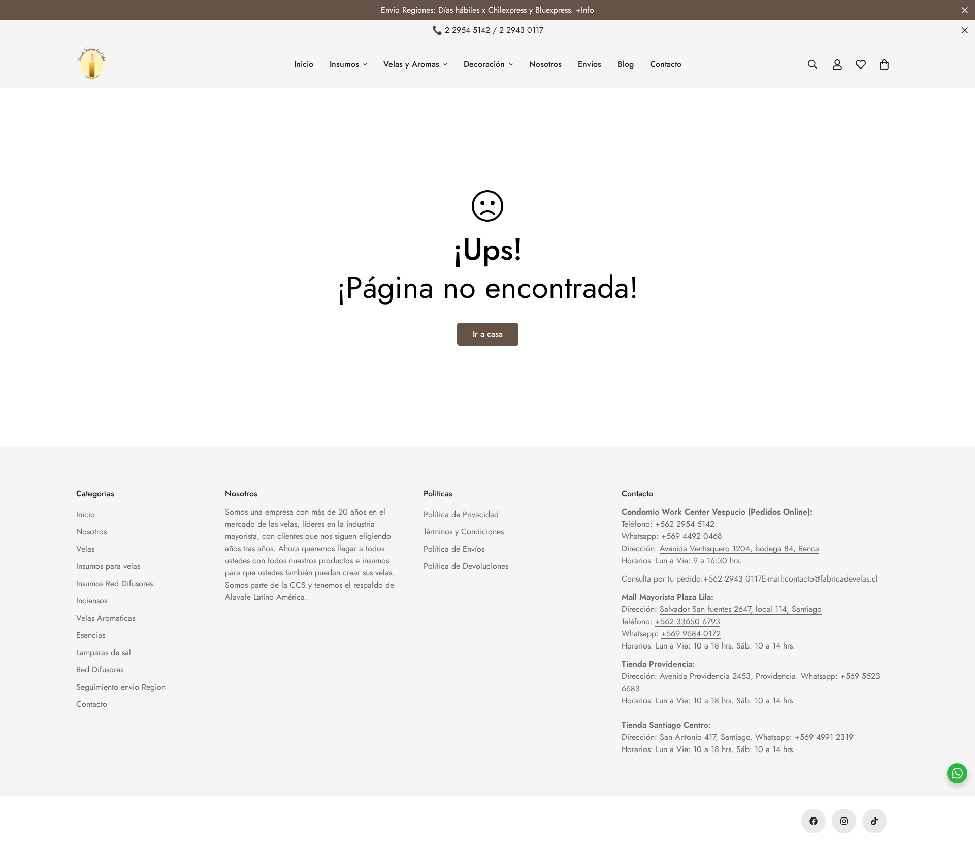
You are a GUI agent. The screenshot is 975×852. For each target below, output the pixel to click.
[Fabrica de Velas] (91, 64)
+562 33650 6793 (687, 621)
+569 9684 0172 (691, 633)
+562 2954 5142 (684, 524)
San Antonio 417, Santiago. (706, 737)
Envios (589, 64)
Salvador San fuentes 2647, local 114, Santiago (741, 609)
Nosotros (545, 64)
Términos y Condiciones (464, 531)
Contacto (665, 64)
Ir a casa (488, 334)
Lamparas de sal (103, 652)
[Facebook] (813, 821)
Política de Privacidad (461, 514)
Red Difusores (99, 669)
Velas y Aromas (411, 64)
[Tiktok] (874, 821)
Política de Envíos (454, 549)
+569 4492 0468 (691, 536)
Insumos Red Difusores (114, 583)
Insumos (344, 64)
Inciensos (91, 600)
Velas (85, 549)
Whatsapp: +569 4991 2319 (804, 737)
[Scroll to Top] (955, 796)
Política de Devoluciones (466, 566)
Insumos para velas (108, 566)
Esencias (90, 635)
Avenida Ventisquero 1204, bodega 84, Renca (739, 548)
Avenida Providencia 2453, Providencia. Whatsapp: (750, 676)
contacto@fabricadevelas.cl (831, 579)
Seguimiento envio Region (121, 687)
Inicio (303, 64)
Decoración (484, 64)
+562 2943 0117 (732, 579)
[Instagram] (844, 821)
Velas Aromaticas (105, 618)
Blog (626, 64)
